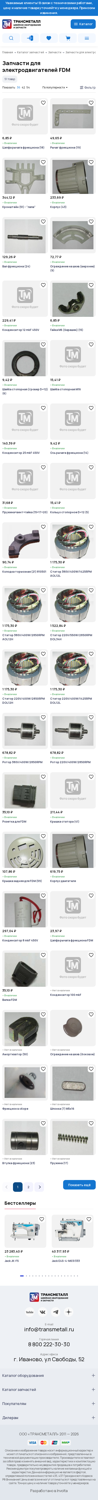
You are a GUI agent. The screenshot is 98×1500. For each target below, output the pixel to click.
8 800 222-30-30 (49, 1344)
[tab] (22, 1275)
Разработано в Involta (49, 1490)
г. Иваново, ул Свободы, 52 (49, 1359)
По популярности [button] (53, 87)
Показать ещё (79, 1185)
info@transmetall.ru (49, 1329)
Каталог (86, 24)
